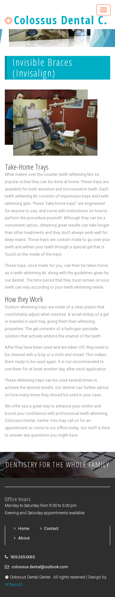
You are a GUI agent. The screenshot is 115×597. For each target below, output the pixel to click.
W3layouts (14, 584)
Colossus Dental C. (59, 20)
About (24, 538)
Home (23, 528)
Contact (51, 528)
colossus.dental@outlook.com (40, 566)
